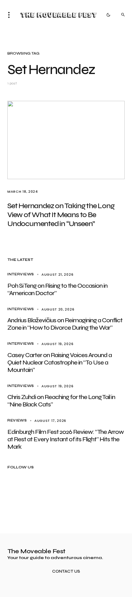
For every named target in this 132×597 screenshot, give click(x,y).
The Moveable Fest (58, 15)
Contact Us (66, 572)
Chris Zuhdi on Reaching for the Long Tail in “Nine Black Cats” (61, 400)
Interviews (20, 274)
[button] (11, 15)
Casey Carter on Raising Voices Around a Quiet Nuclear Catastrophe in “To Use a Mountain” (59, 362)
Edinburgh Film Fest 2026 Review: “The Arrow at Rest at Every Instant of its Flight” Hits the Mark (65, 439)
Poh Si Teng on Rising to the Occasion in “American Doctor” (57, 289)
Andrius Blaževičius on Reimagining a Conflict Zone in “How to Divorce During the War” (64, 323)
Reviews (17, 420)
